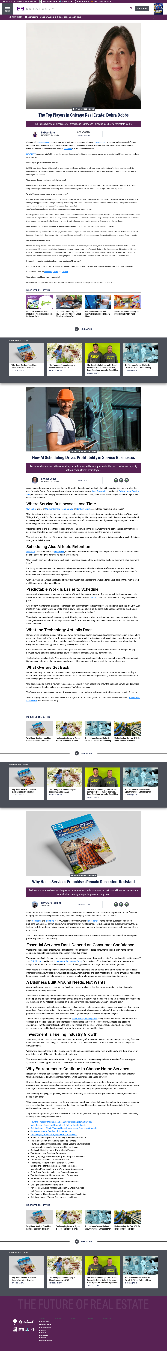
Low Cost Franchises (83, 109)
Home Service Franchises (83, 451)
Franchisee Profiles (45, 1327)
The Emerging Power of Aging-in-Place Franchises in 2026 (53, 17)
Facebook (48, 272)
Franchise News (44, 1321)
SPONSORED (83, 132)
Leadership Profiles (45, 1324)
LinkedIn (65, 272)
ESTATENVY (30, 154)
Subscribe (142, 8)
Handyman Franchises (42, 1331)
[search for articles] (132, 8)
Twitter (55, 272)
